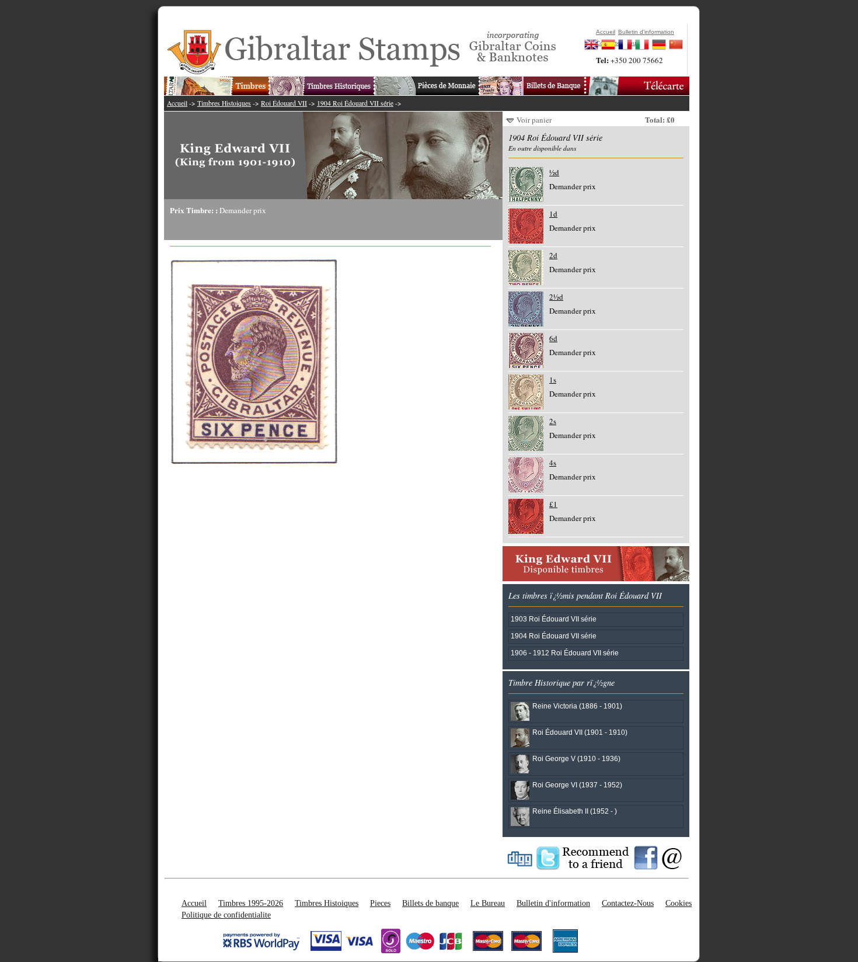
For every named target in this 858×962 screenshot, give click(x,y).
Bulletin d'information (553, 903)
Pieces (380, 903)
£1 (553, 504)
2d (553, 255)
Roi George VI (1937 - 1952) (577, 785)
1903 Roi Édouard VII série (554, 619)
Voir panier (534, 119)
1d (553, 214)
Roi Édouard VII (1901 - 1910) (579, 732)
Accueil (177, 103)
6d (553, 338)
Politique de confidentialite (226, 914)
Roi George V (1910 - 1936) (576, 758)
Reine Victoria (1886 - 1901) (577, 706)
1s (552, 379)
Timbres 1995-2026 (250, 903)
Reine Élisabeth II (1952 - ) (574, 811)
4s (552, 462)
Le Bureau (487, 903)
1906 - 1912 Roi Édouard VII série (565, 653)
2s (552, 421)
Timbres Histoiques (224, 103)
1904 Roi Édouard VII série (355, 103)
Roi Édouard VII (284, 103)
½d (554, 172)
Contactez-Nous (628, 903)
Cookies (678, 903)
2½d (556, 296)
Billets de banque (430, 903)
